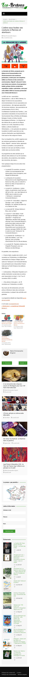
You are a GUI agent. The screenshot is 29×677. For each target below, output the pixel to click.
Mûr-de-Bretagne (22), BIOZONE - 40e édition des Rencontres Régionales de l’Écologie (20, 619)
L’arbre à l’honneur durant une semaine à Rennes (19, 323)
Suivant (22, 363)
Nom (4, 523)
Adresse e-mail (7, 510)
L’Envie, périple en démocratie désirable (13, 414)
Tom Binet (7, 417)
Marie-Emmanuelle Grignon (9, 35)
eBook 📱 (23, 66)
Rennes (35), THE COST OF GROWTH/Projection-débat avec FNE (20, 607)
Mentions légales (22, 674)
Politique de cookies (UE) (8, 672)
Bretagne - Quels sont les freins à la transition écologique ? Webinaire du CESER (20, 641)
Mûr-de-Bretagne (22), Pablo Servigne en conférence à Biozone (20, 631)
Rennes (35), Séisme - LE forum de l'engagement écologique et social (19, 653)
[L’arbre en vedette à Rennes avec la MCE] (7, 318)
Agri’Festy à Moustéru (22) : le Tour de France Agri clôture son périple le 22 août (14, 466)
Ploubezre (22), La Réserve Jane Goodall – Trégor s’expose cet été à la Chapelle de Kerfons (20, 571)
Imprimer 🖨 (6, 66)
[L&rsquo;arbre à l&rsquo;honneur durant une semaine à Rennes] (19, 318)
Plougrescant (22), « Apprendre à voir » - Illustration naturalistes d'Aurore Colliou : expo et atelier (19, 558)
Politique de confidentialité (9, 674)
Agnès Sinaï (7, 443)
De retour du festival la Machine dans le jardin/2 (14, 440)
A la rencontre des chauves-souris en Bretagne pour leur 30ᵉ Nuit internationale (14, 386)
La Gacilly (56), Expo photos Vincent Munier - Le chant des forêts (20, 545)
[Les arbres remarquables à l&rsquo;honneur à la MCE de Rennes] (7, 333)
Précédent (7, 363)
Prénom (5, 517)
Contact (19, 672)
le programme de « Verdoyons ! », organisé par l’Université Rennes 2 (13, 306)
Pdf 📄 (15, 66)
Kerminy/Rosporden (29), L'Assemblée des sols (20, 594)
